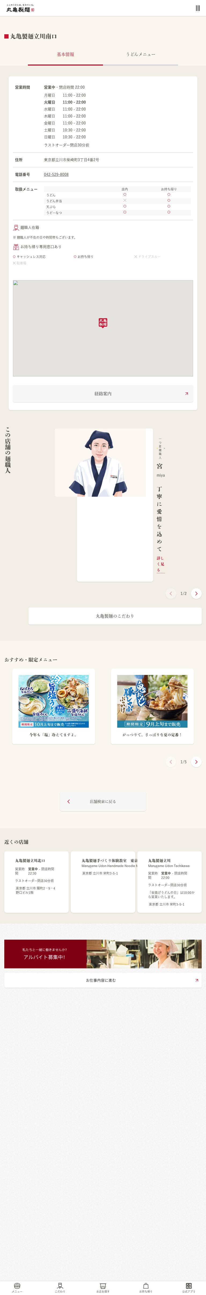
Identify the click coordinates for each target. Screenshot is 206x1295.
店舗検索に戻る (103, 801)
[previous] (170, 593)
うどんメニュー (141, 54)
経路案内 (103, 394)
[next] (196, 593)
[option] (115, 505)
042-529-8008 (56, 174)
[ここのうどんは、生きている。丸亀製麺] (20, 8)
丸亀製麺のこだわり (115, 616)
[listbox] (115, 505)
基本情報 (65, 54)
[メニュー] (197, 8)
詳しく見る (160, 564)
